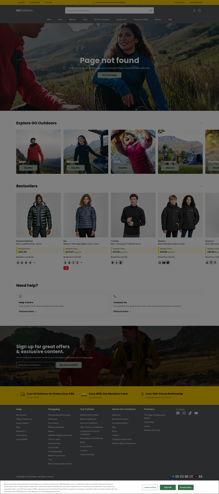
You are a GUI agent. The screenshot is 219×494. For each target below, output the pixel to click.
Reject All (167, 487)
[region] (109, 487)
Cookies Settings (150, 487)
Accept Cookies (185, 487)
